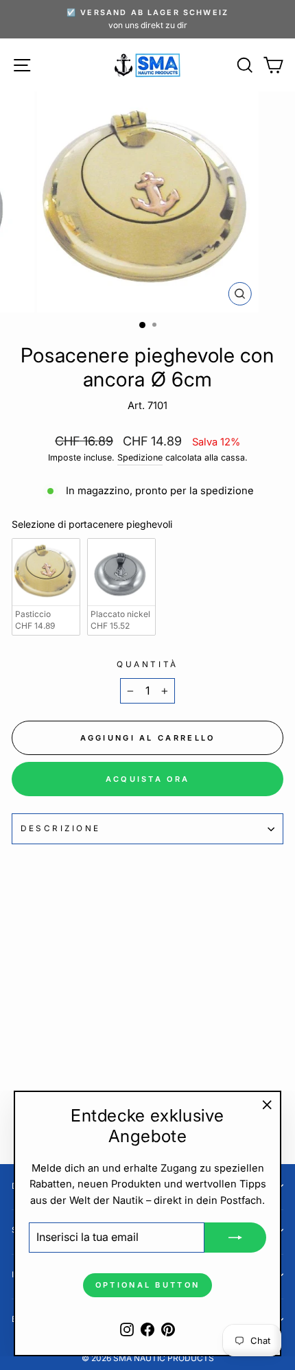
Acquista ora (148, 779)
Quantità (147, 664)
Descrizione (61, 828)
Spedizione (140, 457)
